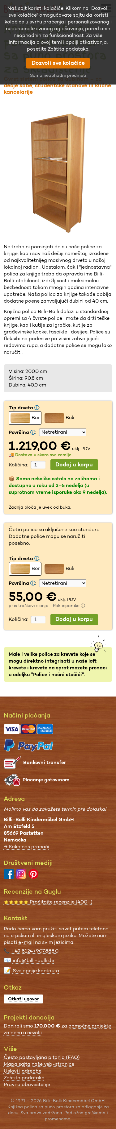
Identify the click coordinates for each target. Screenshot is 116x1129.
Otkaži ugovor (23, 999)
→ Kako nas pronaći (26, 847)
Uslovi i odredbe (22, 1071)
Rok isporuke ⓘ (69, 605)
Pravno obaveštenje (27, 1084)
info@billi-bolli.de (33, 960)
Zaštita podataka (24, 1078)
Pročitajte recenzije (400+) (48, 902)
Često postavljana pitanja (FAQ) (42, 1057)
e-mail (26, 942)
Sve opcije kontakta (36, 971)
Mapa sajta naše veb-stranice (39, 1064)
